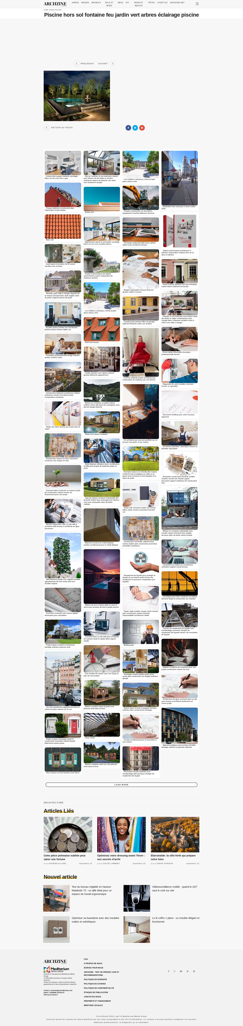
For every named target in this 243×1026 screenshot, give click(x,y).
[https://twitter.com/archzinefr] (188, 971)
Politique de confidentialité (99, 988)
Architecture (54, 803)
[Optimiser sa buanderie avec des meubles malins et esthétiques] (56, 929)
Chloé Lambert (111, 863)
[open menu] (197, 4)
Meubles (96, 3)
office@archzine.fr (51, 995)
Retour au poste (61, 128)
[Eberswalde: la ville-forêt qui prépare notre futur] (175, 834)
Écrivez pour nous (93, 968)
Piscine (58, 10)
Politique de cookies (95, 984)
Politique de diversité (95, 979)
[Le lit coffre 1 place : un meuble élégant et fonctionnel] (137, 929)
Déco (120, 3)
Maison (85, 3)
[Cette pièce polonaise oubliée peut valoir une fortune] (68, 834)
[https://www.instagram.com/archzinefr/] (175, 971)
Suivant (104, 64)
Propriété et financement (97, 1001)
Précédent (87, 64)
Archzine (56, 4)
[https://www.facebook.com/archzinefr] (169, 971)
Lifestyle (162, 3)
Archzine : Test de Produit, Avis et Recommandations (101, 973)
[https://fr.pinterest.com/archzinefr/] (194, 971)
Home (46, 10)
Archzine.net (177, 3)
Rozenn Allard (57, 863)
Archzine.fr (57, 962)
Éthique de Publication (96, 992)
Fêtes (151, 3)
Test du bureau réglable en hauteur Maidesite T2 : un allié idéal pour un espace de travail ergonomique (92, 890)
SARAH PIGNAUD (165, 863)
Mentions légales (93, 1005)
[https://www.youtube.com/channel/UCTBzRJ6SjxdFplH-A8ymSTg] (181, 971)
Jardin (75, 3)
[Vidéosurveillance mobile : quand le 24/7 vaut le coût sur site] (137, 898)
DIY (127, 3)
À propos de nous (93, 963)
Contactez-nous (92, 997)
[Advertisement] (121, 39)
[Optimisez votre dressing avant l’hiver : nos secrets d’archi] (121, 834)
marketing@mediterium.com (61, 990)
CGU (86, 959)
